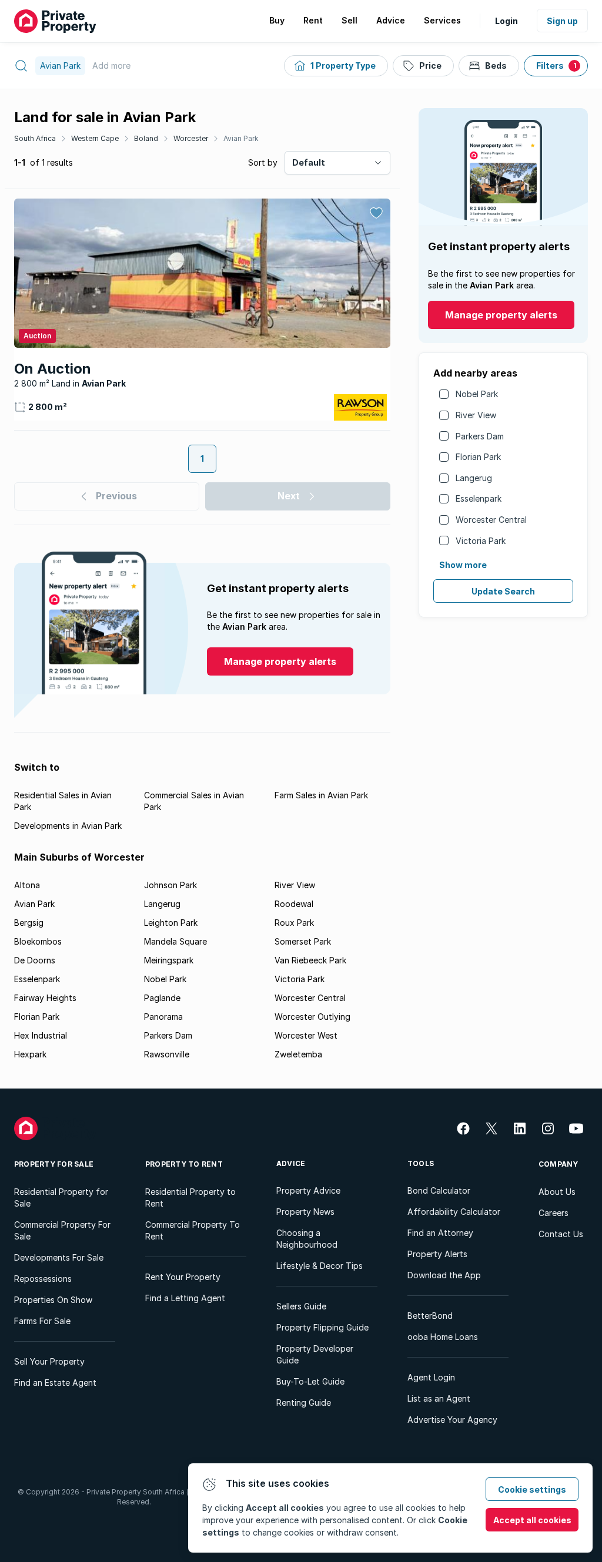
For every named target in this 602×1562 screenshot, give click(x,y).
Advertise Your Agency (452, 1420)
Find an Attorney (440, 1233)
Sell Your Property (49, 1361)
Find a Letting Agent (185, 1298)
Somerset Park (303, 941)
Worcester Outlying (312, 1017)
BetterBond (430, 1316)
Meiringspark (168, 960)
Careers (553, 1213)
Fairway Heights (45, 998)
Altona (27, 885)
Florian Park (478, 457)
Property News (305, 1212)
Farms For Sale (42, 1321)
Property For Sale (53, 1164)
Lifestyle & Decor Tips (319, 1266)
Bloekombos (38, 941)
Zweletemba (298, 1054)
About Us (557, 1192)
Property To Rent (184, 1164)
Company (558, 1164)
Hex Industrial (40, 1035)
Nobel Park (477, 394)
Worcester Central (491, 520)
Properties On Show (53, 1300)
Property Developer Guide (314, 1354)
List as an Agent (438, 1398)
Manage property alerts (501, 315)
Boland (146, 138)
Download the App (444, 1275)
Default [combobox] (308, 162)
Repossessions (43, 1279)
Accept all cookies (532, 1520)
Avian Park (241, 138)
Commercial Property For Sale (62, 1230)
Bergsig (29, 923)
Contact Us (561, 1234)
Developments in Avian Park (68, 826)
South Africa (35, 138)
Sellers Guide (301, 1306)
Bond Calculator (438, 1190)
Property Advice (308, 1190)
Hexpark (30, 1054)
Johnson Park (170, 885)
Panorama (163, 1017)
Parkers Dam (480, 436)
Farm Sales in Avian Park (321, 795)
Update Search (503, 591)
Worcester (190, 138)
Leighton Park (171, 923)
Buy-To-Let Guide (310, 1381)
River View (476, 415)
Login (506, 21)
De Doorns (34, 960)
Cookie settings (532, 1489)
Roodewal (294, 904)
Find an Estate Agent (55, 1383)
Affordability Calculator (453, 1212)
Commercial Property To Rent (192, 1230)
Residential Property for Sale (61, 1197)
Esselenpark (478, 498)
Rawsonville (166, 1054)
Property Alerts (437, 1254)
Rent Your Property (182, 1277)
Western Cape (95, 138)
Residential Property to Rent (190, 1197)
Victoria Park (481, 541)
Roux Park (294, 923)
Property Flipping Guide (322, 1327)
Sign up (562, 21)
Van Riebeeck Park (310, 960)
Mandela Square (175, 941)
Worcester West (306, 1035)
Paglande (162, 998)
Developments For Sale (58, 1257)
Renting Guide (303, 1403)
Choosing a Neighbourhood (306, 1238)
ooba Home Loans (442, 1337)
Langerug (474, 478)
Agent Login (431, 1377)
